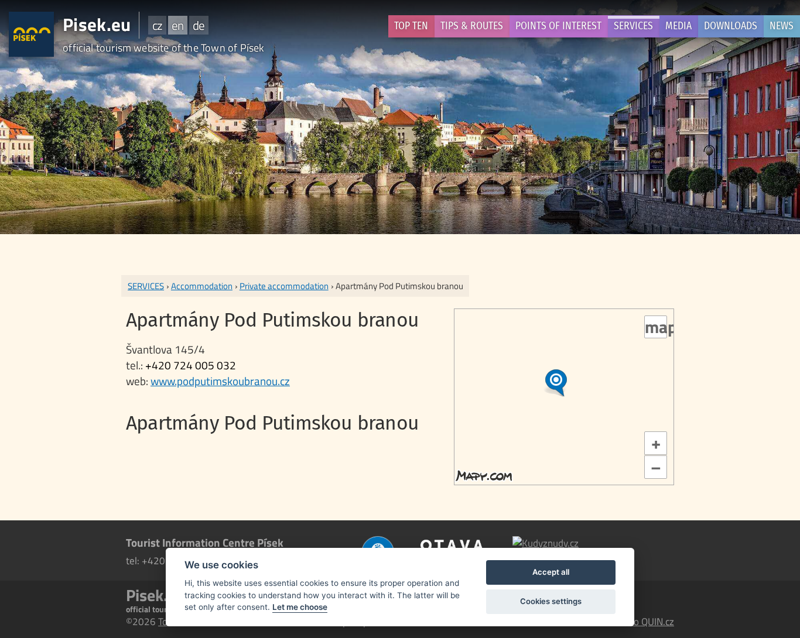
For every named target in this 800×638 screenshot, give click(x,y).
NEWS (782, 26)
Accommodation (202, 286)
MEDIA (678, 26)
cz (157, 25)
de (198, 25)
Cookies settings (551, 601)
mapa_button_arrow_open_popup (656, 327)
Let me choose (299, 607)
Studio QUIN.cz (643, 621)
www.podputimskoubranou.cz (220, 380)
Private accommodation (284, 286)
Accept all (550, 572)
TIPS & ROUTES (471, 26)
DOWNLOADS (730, 26)
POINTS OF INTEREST (558, 26)
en (177, 25)
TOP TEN (411, 26)
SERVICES (633, 26)
